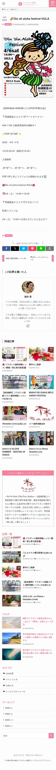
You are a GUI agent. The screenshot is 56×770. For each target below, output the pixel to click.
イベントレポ (11, 679)
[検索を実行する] (51, 735)
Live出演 (9, 673)
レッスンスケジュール (15, 691)
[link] (28, 326)
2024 (9, 719)
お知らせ (8, 24)
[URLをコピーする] (50, 248)
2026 (9, 707)
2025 (9, 713)
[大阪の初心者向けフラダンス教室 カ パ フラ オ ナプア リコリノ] (28, 3)
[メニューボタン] (3, 3)
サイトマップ (19, 755)
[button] (6, 248)
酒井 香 (28, 296)
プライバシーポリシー (33, 755)
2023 (9, 725)
